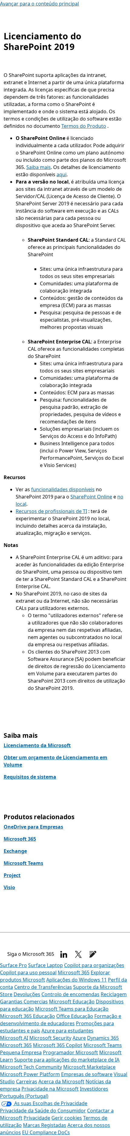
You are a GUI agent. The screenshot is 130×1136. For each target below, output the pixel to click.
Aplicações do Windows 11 (76, 979)
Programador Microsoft (70, 1052)
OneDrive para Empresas (33, 826)
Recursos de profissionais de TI (51, 511)
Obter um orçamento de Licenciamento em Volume (55, 761)
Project (12, 875)
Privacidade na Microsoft (50, 1088)
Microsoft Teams (23, 863)
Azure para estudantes (67, 1030)
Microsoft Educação (72, 1001)
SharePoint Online (91, 496)
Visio (9, 887)
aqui (62, 174)
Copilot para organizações (94, 965)
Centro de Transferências (43, 987)
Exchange (15, 851)
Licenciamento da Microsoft (37, 745)
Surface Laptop (45, 965)
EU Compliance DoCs (46, 1132)
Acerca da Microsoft (61, 1081)
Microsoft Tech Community (31, 1067)
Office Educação (74, 1016)
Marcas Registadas (44, 1125)
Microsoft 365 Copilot (57, 1045)
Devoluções (27, 994)
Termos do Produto (83, 126)
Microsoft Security (50, 1038)
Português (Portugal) (24, 1096)
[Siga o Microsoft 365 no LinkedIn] (64, 954)
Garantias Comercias (24, 1001)
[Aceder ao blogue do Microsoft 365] (93, 954)
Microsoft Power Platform (30, 1074)
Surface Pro (13, 965)
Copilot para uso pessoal (28, 972)
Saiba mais (38, 167)
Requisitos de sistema (30, 776)
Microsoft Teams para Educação (72, 1008)
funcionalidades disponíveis (63, 489)
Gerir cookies (66, 1117)
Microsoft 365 (20, 839)
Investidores (94, 1088)
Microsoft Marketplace (89, 1067)
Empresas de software (86, 1074)
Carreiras (26, 1081)
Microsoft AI (14, 1038)
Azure (79, 1038)
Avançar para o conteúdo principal (39, 3)
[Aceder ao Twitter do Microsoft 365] (78, 954)
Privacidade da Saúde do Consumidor (43, 1110)
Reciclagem (114, 994)
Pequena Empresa (21, 1052)
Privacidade (37, 1117)
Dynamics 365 (103, 1038)
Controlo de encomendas (70, 994)
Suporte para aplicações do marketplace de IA (66, 1059)
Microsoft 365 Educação (27, 1016)
